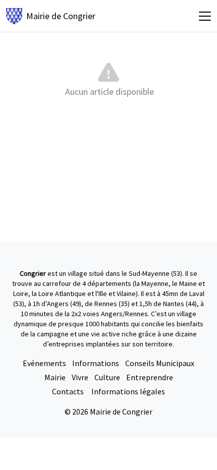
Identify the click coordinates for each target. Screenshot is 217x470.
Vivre (80, 377)
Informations (95, 363)
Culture (107, 377)
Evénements (44, 363)
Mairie (55, 377)
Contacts (68, 391)
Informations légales (128, 391)
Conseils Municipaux (159, 363)
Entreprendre (149, 377)
